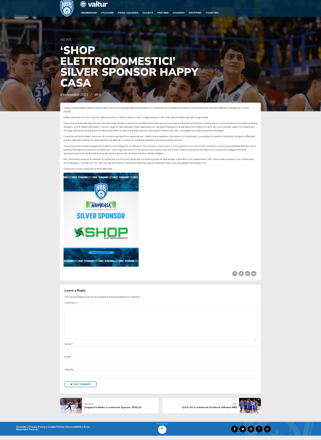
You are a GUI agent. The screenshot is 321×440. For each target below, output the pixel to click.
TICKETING (212, 12)
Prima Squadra (128, 12)
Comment (71, 302)
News (65, 40)
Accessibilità (74, 426)
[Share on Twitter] (241, 273)
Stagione (107, 12)
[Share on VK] (253, 273)
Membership (89, 12)
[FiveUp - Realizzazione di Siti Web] (162, 428)
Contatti (21, 426)
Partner (163, 12)
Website (69, 369)
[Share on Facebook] (234, 273)
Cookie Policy (55, 426)
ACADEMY (179, 12)
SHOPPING (195, 12)
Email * (68, 356)
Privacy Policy (36, 426)
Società (147, 12)
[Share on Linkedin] (247, 273)
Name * (69, 344)
